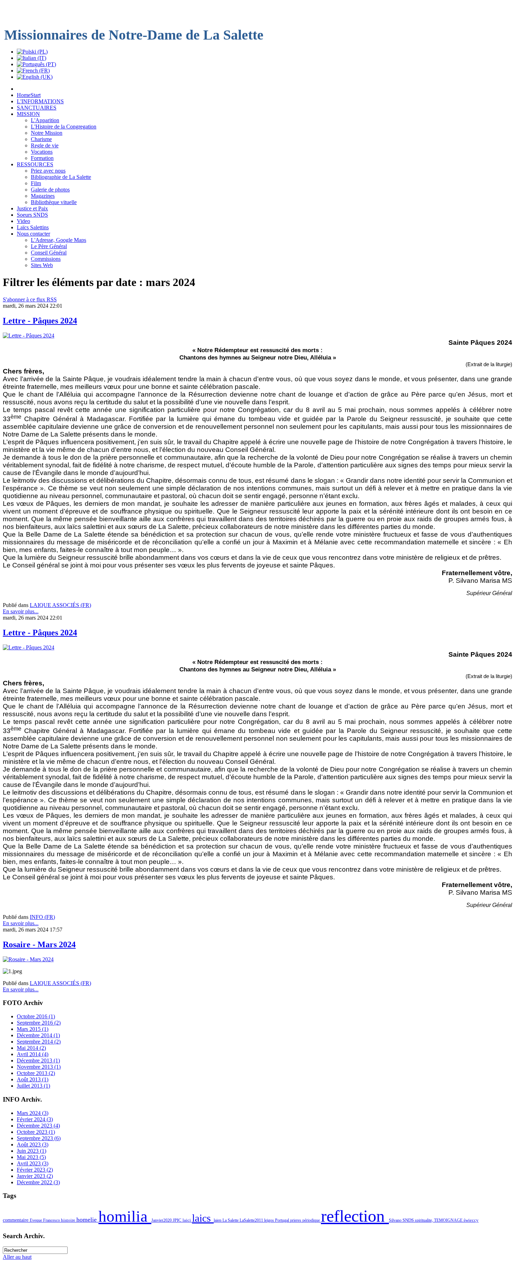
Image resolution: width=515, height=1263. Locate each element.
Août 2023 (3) (32, 1144)
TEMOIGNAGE (449, 1220)
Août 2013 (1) (32, 1079)
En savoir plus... (21, 611)
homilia (124, 1216)
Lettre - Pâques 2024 (40, 320)
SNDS (409, 1220)
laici (187, 1220)
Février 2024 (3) (35, 1119)
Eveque (36, 1220)
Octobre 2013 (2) (36, 1073)
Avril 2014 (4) (32, 1054)
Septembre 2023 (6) (39, 1138)
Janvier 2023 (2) (35, 1176)
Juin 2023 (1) (31, 1151)
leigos (269, 1220)
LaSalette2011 (252, 1220)
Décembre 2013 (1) (38, 1060)
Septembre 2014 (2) (39, 1042)
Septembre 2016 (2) (39, 1023)
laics (203, 1218)
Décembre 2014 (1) (38, 1035)
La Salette (231, 1220)
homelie (87, 1219)
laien (218, 1220)
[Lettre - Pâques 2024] (28, 336)
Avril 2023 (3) (32, 1163)
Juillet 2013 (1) (33, 1086)
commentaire (16, 1220)
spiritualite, (424, 1220)
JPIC (178, 1220)
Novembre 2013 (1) (39, 1067)
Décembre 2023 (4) (38, 1126)
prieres (296, 1220)
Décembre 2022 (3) (38, 1182)
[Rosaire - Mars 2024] (28, 959)
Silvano (396, 1220)
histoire (68, 1220)
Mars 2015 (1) (32, 1029)
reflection (355, 1216)
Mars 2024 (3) (32, 1113)
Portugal (282, 1220)
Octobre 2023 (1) (36, 1132)
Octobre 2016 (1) (36, 1016)
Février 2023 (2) (35, 1170)
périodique (311, 1220)
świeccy (471, 1220)
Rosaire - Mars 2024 (39, 944)
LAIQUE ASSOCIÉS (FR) (60, 605)
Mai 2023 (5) (31, 1157)
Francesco (52, 1220)
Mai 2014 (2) (31, 1048)
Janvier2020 (162, 1220)
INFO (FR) (42, 917)
